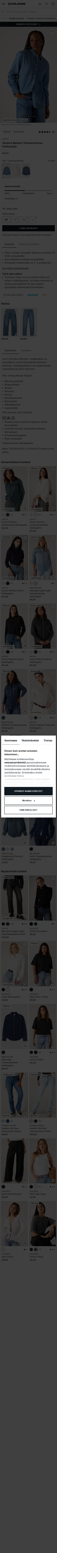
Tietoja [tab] (48, 740)
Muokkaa (27, 800)
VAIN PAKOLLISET (28, 810)
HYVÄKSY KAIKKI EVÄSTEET (28, 791)
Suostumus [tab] (10, 740)
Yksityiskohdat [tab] (30, 740)
